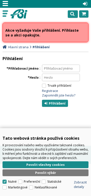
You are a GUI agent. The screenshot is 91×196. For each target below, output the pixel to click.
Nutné (12, 181)
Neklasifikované (46, 187)
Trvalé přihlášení (59, 85)
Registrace (50, 90)
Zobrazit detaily (80, 184)
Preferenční (32, 181)
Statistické (54, 181)
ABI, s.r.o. (26, 14)
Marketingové (18, 187)
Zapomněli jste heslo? (58, 95)
